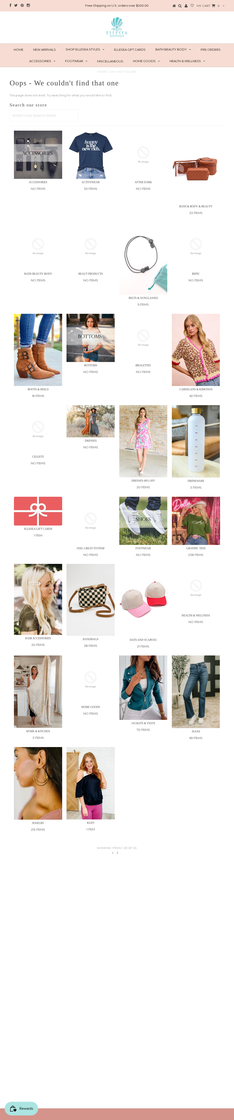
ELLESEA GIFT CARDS (130, 49)
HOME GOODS (144, 61)
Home (102, 71)
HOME (18, 49)
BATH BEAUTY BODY (171, 49)
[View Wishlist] (192, 5)
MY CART (208, 6)
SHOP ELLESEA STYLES (83, 49)
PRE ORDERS (211, 49)
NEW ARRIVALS (44, 49)
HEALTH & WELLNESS (185, 61)
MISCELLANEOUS (110, 61)
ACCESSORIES (40, 61)
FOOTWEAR (74, 61)
